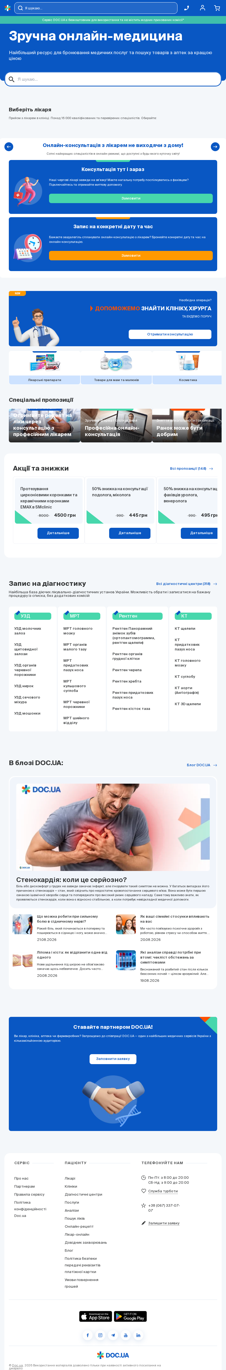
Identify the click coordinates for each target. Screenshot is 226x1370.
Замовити (131, 198)
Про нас (21, 1178)
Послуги (72, 1202)
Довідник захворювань (86, 1242)
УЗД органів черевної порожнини (25, 670)
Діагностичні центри (83, 1194)
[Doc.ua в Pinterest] (138, 1335)
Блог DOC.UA (198, 765)
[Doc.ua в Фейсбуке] (88, 1335)
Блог (69, 1250)
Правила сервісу (29, 1194)
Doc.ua (17, 1365)
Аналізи (72, 1210)
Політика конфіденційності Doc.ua (30, 1209)
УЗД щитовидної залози (25, 649)
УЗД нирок (24, 686)
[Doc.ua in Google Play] (130, 1316)
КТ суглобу (185, 677)
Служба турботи (163, 1191)
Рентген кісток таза (131, 709)
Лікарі (70, 1178)
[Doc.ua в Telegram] (113, 1335)
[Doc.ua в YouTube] (126, 1335)
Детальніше (58, 533)
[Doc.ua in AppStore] (95, 1316)
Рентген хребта (126, 681)
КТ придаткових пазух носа (187, 644)
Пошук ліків (75, 1218)
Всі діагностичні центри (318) (183, 584)
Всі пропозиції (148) (188, 469)
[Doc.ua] (7, 8)
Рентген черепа (127, 670)
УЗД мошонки (27, 713)
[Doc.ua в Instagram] (100, 1335)
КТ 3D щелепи (188, 704)
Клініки (71, 1186)
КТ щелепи (185, 629)
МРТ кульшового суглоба (74, 686)
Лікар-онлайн (77, 1234)
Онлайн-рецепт (79, 1226)
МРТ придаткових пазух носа (75, 665)
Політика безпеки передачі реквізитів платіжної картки (83, 1265)
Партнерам (24, 1186)
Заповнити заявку (113, 1059)
